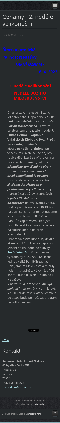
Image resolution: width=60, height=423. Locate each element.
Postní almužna (19, 252)
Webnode (39, 404)
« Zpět (6, 340)
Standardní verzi (33, 414)
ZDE (35, 302)
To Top (55, 413)
